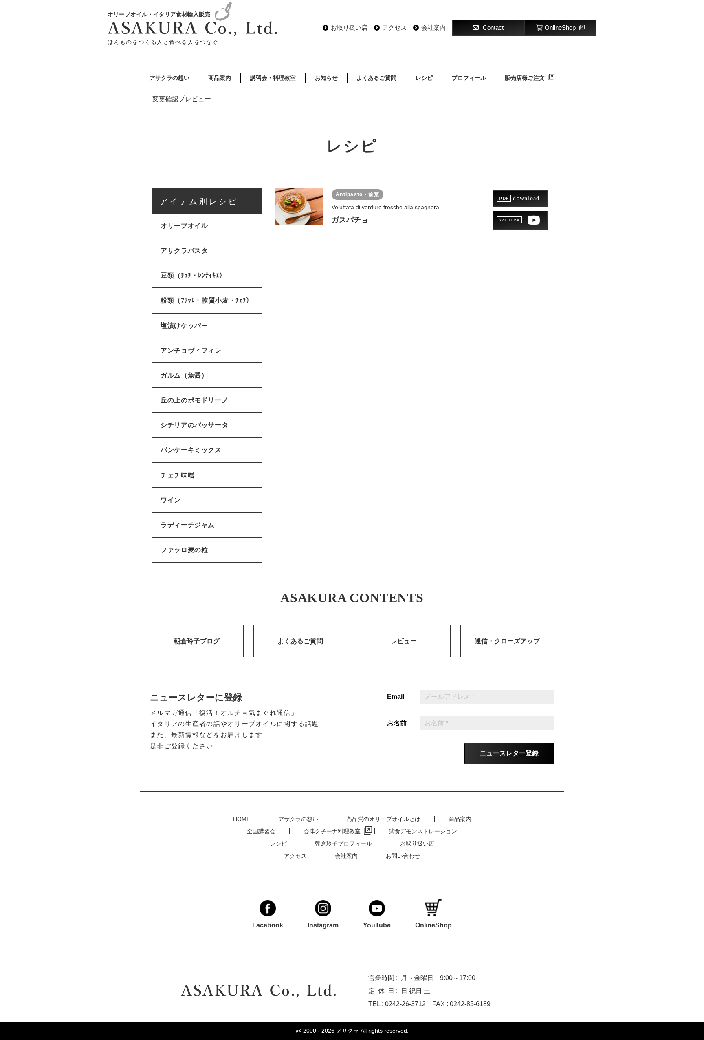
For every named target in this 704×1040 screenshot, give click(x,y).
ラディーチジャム (188, 524)
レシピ (424, 78)
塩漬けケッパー (184, 325)
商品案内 (219, 78)
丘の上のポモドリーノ (194, 400)
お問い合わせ (403, 856)
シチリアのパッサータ (194, 425)
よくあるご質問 (376, 78)
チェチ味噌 (177, 475)
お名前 (397, 723)
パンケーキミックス (191, 449)
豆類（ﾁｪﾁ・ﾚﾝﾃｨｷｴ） (193, 275)
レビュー (404, 641)
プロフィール (469, 78)
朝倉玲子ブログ (197, 641)
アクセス (394, 27)
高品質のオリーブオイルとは (383, 819)
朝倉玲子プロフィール (343, 843)
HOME (241, 819)
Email (395, 696)
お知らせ (326, 78)
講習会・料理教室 (273, 78)
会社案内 (433, 27)
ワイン (171, 500)
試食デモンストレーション (423, 831)
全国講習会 (261, 831)
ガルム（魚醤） (184, 375)
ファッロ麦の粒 (184, 549)
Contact (493, 27)
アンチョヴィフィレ (191, 350)
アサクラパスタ (184, 250)
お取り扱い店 (349, 27)
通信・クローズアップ (507, 641)
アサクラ (347, 1030)
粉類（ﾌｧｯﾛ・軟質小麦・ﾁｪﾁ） (207, 300)
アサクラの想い (169, 78)
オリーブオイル (184, 225)
